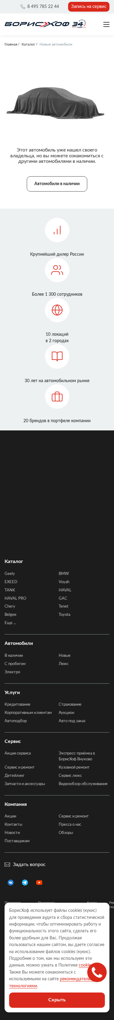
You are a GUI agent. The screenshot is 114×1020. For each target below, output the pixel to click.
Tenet (63, 607)
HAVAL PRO (15, 599)
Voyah (64, 582)
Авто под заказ (72, 721)
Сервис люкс (70, 776)
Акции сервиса (18, 753)
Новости (12, 833)
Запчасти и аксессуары (25, 784)
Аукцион (66, 713)
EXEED (11, 582)
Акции (10, 816)
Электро (12, 672)
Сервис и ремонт (20, 768)
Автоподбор (16, 721)
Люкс (63, 664)
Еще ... (10, 623)
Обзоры (66, 833)
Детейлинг (14, 776)
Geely (10, 574)
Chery (10, 607)
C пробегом (15, 664)
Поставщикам (17, 841)
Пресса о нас (70, 825)
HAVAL (65, 590)
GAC (63, 599)
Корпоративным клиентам (28, 713)
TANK (10, 590)
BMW (64, 574)
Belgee (10, 615)
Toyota (64, 615)
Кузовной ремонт (74, 768)
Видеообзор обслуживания (83, 784)
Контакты (13, 825)
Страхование (70, 705)
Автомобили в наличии (57, 184)
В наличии (14, 656)
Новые (65, 656)
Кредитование (17, 705)
